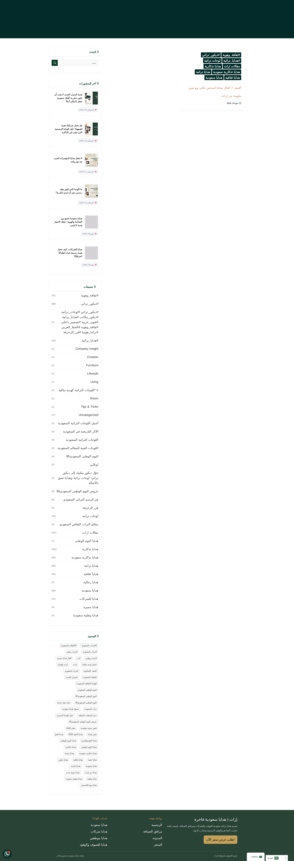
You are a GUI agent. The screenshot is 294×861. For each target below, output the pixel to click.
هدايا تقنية (92, 760)
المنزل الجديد (71, 677)
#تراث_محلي (71, 652)
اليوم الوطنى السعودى (87, 690)
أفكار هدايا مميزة (64, 658)
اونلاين (94, 464)
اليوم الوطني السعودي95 (86, 703)
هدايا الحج (59, 734)
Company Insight (86, 348)
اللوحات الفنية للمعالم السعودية (78, 448)
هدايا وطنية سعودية (85, 615)
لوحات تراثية (212, 60)
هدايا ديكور (63, 760)
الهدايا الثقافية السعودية (87, 683)
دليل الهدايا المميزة (65, 715)
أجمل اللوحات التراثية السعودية (78, 423)
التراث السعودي (71, 671)
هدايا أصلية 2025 (76, 734)
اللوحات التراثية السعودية (82, 439)
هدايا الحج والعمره (89, 741)
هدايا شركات (99, 831)
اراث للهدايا (63, 664)
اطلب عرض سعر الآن (220, 839)
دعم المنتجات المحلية (88, 715)
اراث (75, 664)
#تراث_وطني (91, 658)
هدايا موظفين (98, 838)
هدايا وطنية (92, 779)
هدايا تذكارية (213, 66)
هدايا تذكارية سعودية (226, 72)
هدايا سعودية (214, 77)
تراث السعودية (90, 709)
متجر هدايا (92, 734)
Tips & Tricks (89, 406)
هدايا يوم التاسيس (89, 785)
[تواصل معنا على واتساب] (7, 854)
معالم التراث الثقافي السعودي (78, 524)
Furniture (92, 365)
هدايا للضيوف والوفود (93, 844)
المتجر (158, 844)
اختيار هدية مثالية (89, 664)
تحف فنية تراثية (63, 703)
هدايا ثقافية (232, 77)
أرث (78, 658)
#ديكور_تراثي (211, 55)
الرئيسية (156, 825)
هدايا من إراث (91, 772)
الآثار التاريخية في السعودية (80, 431)
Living (94, 381)
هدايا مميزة (91, 607)
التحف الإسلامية (90, 671)
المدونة (157, 838)
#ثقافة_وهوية (231, 55)
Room (94, 398)
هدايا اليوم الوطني (89, 747)
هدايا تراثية (203, 72)
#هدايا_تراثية (231, 60)
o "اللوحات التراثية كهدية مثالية (78, 390)
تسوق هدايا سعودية (70, 709)
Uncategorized (88, 415)
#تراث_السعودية (90, 652)
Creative (92, 357)
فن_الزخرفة (90, 507)
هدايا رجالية (90, 582)
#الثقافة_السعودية (68, 645)
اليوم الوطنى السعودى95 (82, 456)
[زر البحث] (55, 63)
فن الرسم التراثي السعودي (80, 499)
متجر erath (70, 728)
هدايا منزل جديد (72, 772)
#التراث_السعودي (89, 645)
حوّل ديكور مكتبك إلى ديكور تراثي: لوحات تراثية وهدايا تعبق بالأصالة (78, 478)
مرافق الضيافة (152, 831)
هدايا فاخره (75, 766)
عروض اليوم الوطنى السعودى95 (77, 491)
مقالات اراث (232, 66)
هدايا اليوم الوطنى (86, 540)
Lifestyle (92, 373)
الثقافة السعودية (90, 677)
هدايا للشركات (88, 598)
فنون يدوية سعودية (89, 728)
